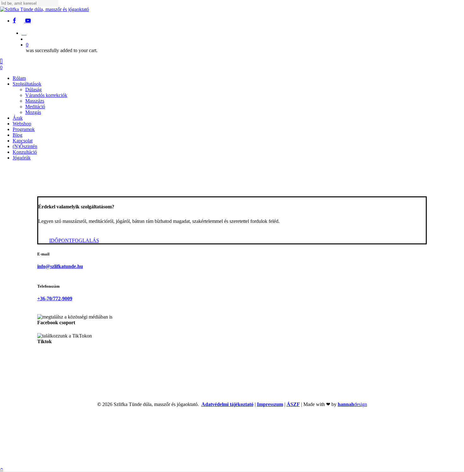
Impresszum (270, 404)
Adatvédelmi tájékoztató (227, 404)
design (352, 404)
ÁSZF (293, 404)
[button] (74, 240)
